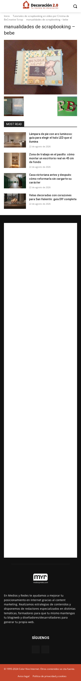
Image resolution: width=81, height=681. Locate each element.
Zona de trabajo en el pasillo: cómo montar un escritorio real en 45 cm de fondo (52, 158)
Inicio (7, 16)
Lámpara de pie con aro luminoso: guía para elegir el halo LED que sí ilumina (51, 137)
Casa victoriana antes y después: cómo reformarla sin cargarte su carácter (50, 178)
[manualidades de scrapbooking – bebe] (40, 67)
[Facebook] (36, 649)
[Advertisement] (40, 390)
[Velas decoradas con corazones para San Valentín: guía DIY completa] (15, 201)
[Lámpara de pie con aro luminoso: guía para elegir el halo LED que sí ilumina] (15, 140)
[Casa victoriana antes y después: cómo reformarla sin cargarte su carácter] (15, 180)
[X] (45, 649)
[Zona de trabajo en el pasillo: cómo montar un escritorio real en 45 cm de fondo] (15, 160)
